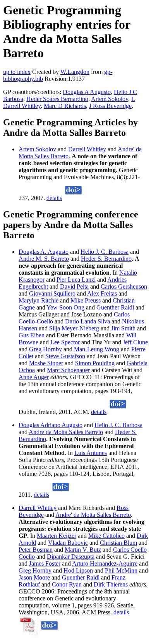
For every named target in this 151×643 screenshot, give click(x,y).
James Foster (44, 563)
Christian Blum (118, 542)
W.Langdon (74, 71)
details (54, 198)
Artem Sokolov (109, 99)
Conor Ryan (67, 584)
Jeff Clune (135, 342)
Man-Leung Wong (96, 349)
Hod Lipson (78, 570)
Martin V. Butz (83, 549)
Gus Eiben (32, 335)
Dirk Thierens (111, 584)
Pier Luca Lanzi (76, 279)
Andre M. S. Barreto (44, 258)
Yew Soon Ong (65, 307)
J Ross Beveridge (110, 106)
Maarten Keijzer (56, 535)
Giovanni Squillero (52, 293)
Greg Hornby (45, 349)
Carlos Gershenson (124, 286)
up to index (17, 71)
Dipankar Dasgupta (70, 556)
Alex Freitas (102, 293)
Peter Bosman (36, 549)
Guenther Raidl (115, 307)
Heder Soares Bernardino (57, 99)
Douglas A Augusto (87, 92)
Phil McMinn (121, 570)
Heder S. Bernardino (106, 258)
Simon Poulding (95, 363)
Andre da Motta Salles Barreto (66, 432)
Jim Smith (123, 328)
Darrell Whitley (87, 149)
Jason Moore (34, 577)
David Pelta (74, 286)
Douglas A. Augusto (44, 251)
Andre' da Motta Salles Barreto (93, 514)
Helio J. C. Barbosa (105, 251)
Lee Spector (65, 342)
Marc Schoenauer (68, 370)
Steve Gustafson (65, 356)
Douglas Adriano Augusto (50, 425)
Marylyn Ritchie (38, 300)
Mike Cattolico (106, 535)
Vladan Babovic (68, 542)
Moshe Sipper (46, 363)
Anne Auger (34, 377)
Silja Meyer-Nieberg (74, 328)
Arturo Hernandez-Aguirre (104, 563)
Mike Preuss (85, 300)
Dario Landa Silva (87, 321)
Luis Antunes (90, 453)
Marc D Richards (65, 106)
